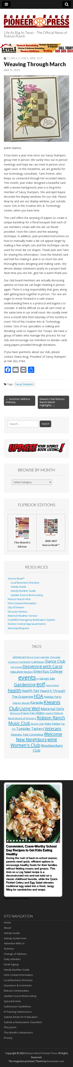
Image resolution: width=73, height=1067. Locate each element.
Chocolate (55, 657)
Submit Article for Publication (21, 1017)
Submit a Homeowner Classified (23, 1022)
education (16, 671)
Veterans (53, 728)
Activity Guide (18, 586)
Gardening (25, 684)
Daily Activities (12, 959)
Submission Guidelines (17, 1006)
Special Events (12, 1001)
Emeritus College (48, 671)
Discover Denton (17, 611)
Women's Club (25, 745)
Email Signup (11, 964)
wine (52, 739)
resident (49, 713)
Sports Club (37, 723)
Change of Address (15, 954)
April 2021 (36, 58)
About (7, 928)
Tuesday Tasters (30, 728)
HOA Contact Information (22, 603)
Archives (9, 948)
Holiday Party (52, 697)
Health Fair (31, 690)
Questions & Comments (18, 985)
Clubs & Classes (17, 58)
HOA (38, 696)
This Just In (10, 1027)
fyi (37, 678)
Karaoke (36, 702)
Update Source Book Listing (27, 595)
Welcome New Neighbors (39, 736)
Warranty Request (18, 628)
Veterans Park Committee (27, 734)
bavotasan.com (55, 1061)
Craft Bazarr (38, 661)
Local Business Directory (25, 582)
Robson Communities (16, 990)
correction (25, 661)
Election (28, 671)
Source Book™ (16, 578)
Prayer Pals (28, 713)
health (14, 690)
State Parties (52, 723)
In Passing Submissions (18, 1011)
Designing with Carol (42, 666)
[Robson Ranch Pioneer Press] (36, 19)
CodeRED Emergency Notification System (31, 620)
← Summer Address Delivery (18, 400)
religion (40, 713)
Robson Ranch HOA (19, 599)
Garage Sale (47, 678)
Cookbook (13, 662)
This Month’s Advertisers (18, 1032)
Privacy (8, 1038)
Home (7, 922)
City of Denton (16, 607)
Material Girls (52, 708)
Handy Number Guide (23, 590)
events (27, 677)
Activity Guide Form (15, 938)
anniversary (19, 657)
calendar (44, 657)
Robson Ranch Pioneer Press (41, 1053)
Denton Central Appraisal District (27, 624)
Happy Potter (52, 685)
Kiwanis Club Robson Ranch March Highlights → (52, 402)
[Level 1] (36, 48)
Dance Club (55, 661)
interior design (21, 703)
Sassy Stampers (24, 384)
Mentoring (15, 713)
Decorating (16, 667)
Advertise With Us (14, 943)
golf (40, 684)
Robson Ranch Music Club (36, 720)
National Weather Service (22, 615)
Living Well (29, 708)
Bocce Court (33, 657)
